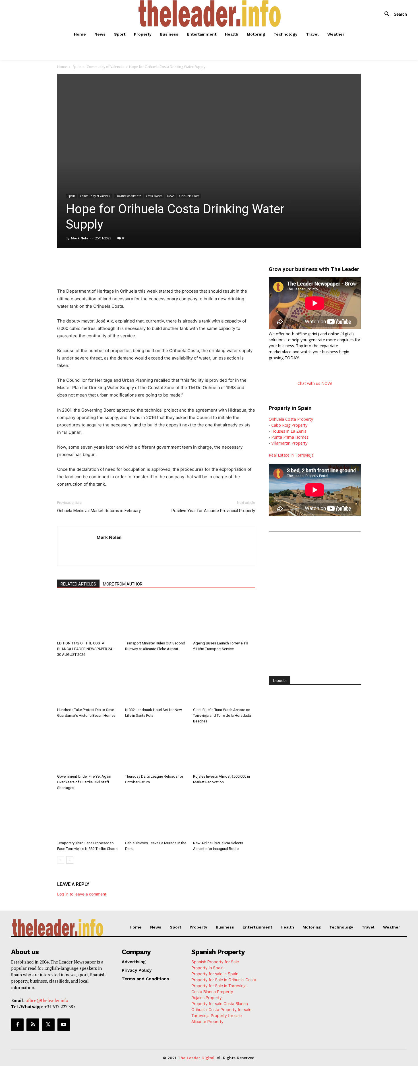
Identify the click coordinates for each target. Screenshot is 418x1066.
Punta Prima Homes (290, 437)
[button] (393, 14)
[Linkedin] (137, 264)
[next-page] (69, 860)
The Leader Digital (196, 1057)
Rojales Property (206, 997)
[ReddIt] (150, 264)
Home (62, 66)
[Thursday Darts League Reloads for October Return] (156, 750)
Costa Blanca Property (212, 991)
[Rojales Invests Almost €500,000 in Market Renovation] (224, 750)
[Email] (163, 264)
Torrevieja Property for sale (216, 1015)
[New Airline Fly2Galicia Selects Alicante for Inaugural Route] (224, 817)
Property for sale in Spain (214, 973)
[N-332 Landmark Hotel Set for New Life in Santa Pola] (156, 683)
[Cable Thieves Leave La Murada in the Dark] (156, 817)
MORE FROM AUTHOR (122, 584)
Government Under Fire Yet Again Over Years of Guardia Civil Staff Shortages (84, 782)
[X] (111, 264)
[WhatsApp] (124, 264)
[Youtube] (63, 1024)
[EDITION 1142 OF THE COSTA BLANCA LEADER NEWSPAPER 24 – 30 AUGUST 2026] (88, 617)
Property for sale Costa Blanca (219, 1003)
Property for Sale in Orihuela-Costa (223, 979)
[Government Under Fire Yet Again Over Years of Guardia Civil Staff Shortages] (88, 750)
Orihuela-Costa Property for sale (221, 1009)
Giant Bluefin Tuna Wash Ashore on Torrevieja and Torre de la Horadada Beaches (222, 715)
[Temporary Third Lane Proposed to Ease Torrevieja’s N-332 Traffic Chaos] (88, 817)
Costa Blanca (154, 196)
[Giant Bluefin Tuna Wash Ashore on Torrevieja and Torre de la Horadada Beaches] (224, 683)
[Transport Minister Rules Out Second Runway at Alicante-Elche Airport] (156, 617)
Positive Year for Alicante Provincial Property (213, 510)
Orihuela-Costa (189, 196)
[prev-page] (60, 860)
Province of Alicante (128, 196)
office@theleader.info (47, 1000)
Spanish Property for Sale (215, 961)
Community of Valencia (105, 66)
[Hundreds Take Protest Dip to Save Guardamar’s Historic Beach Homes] (88, 683)
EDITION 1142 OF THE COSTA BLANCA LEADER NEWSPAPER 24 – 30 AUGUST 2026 (86, 649)
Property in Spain (207, 967)
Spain (77, 66)
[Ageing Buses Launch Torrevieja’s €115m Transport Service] (224, 617)
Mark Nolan (81, 238)
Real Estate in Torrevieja (291, 455)
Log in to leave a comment (81, 894)
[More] (177, 264)
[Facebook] (98, 264)
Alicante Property (207, 1021)
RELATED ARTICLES (78, 584)
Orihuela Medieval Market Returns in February (99, 510)
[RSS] (32, 1024)
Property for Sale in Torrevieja (219, 985)
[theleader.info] (210, 13)
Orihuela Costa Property (291, 419)
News (170, 196)
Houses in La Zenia (289, 431)
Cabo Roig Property (289, 425)
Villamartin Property (289, 443)
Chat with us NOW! (314, 383)
